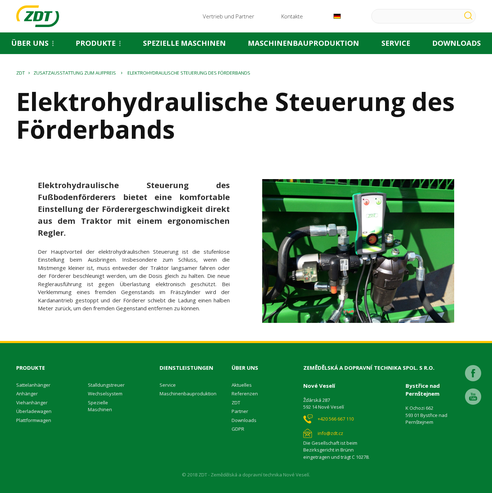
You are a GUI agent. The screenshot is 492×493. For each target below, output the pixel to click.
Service (395, 43)
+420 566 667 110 (336, 419)
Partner (240, 411)
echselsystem (107, 393)
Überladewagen (34, 411)
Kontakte (292, 16)
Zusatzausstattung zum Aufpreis (74, 73)
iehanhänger (33, 402)
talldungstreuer (108, 385)
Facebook (473, 373)
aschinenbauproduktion (190, 393)
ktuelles (243, 385)
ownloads (245, 420)
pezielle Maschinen (100, 406)
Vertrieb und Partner (228, 16)
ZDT (20, 73)
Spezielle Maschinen (184, 43)
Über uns (30, 43)
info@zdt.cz (330, 433)
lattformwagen (35, 420)
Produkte (96, 43)
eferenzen (246, 393)
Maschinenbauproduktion (303, 43)
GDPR (238, 429)
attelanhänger (34, 385)
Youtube (473, 396)
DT (237, 402)
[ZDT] (37, 16)
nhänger (28, 393)
